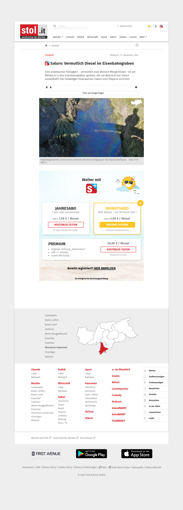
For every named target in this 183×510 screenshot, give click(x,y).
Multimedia (91, 401)
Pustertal (49, 343)
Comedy (116, 395)
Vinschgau (50, 352)
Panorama (91, 383)
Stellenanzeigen (156, 376)
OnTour (89, 411)
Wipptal (49, 356)
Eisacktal (49, 338)
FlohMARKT (118, 420)
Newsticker (154, 388)
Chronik (70, 37)
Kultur (113, 37)
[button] (137, 45)
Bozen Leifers (52, 320)
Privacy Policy (49, 467)
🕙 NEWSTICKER (124, 26)
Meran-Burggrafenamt (56, 333)
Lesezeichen (155, 412)
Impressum (28, 467)
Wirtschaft (92, 37)
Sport (104, 37)
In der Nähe (154, 406)
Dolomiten (154, 400)
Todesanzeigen (156, 382)
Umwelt (49, 55)
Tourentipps (86, 438)
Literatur (62, 415)
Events (133, 37)
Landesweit (51, 315)
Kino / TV (62, 423)
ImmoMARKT (119, 408)
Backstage (90, 405)
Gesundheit (91, 398)
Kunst (61, 404)
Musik (61, 408)
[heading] (91, 63)
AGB (38, 467)
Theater (62, 412)
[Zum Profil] (155, 26)
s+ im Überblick (121, 369)
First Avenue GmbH (95, 474)
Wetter (152, 370)
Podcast (117, 401)
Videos (122, 37)
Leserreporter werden (64, 438)
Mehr (142, 37)
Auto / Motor (91, 394)
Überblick (63, 401)
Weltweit (35, 377)
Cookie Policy (65, 467)
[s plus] (161, 26)
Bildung (62, 419)
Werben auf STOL (40, 438)
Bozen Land (51, 324)
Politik (80, 37)
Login (151, 418)
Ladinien (49, 329)
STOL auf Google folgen (93, 93)
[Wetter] (149, 26)
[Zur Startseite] (46, 45)
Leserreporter (120, 388)
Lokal (34, 373)
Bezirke (57, 37)
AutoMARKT (119, 414)
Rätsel (115, 382)
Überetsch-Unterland (56, 347)
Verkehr (153, 394)
